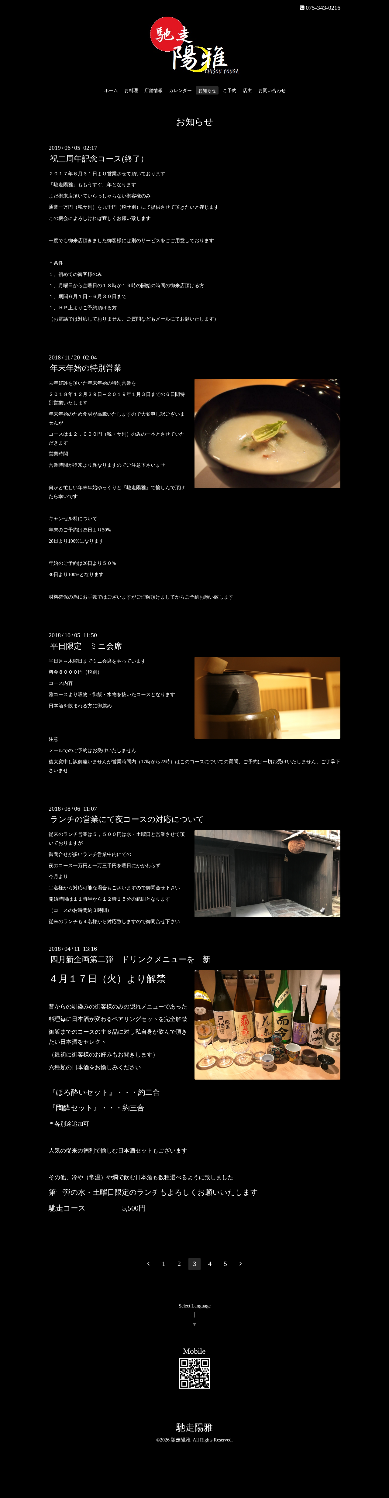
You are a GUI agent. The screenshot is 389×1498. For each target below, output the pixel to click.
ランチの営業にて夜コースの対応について (127, 819)
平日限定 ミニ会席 (86, 645)
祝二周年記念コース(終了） (99, 158)
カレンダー (180, 90)
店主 (247, 90)
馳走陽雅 (194, 1427)
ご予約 (229, 90)
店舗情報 (153, 90)
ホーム (111, 90)
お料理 (131, 90)
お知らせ (207, 90)
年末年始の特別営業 (86, 368)
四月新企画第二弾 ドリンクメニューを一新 (130, 959)
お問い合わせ (272, 90)
